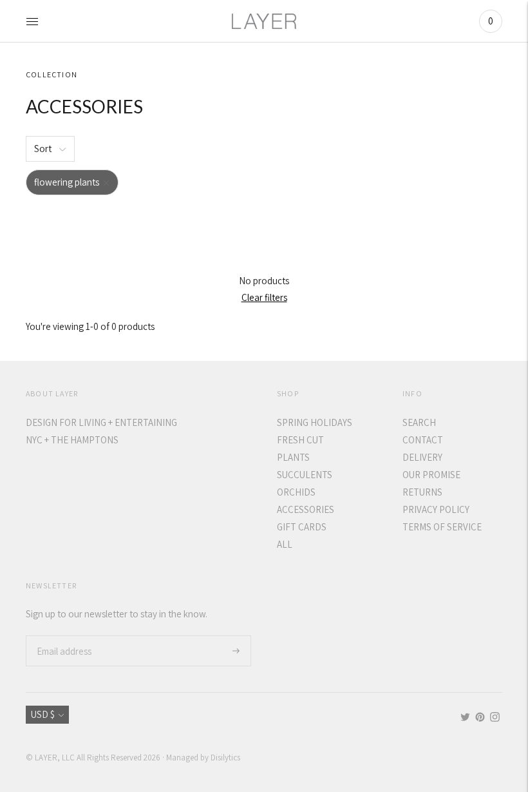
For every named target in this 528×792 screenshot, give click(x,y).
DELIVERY (422, 457)
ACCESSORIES (305, 509)
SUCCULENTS (304, 474)
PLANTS (293, 457)
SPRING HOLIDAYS (314, 422)
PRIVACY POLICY (435, 509)
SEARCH (419, 422)
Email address (63, 635)
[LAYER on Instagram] (495, 718)
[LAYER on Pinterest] (480, 718)
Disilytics (225, 757)
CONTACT (422, 440)
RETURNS (422, 492)
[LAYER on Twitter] (465, 718)
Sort (43, 148)
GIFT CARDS (301, 527)
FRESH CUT (300, 440)
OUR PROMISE (431, 474)
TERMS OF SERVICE (442, 527)
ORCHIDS (296, 492)
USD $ (43, 714)
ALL (284, 544)
